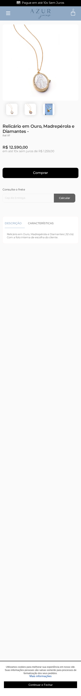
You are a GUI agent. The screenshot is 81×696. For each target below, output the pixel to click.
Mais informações (53, 676)
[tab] (15, 223)
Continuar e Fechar (41, 684)
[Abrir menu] (8, 13)
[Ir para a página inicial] (40, 13)
